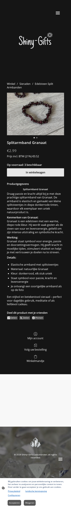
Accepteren (14, 502)
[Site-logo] (35, 41)
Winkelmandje (35, 361)
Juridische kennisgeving (36, 491)
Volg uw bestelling (35, 349)
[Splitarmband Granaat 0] (35, 114)
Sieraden (25, 84)
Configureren (14, 495)
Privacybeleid (14, 491)
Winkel (11, 84)
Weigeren (29, 502)
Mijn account (35, 338)
